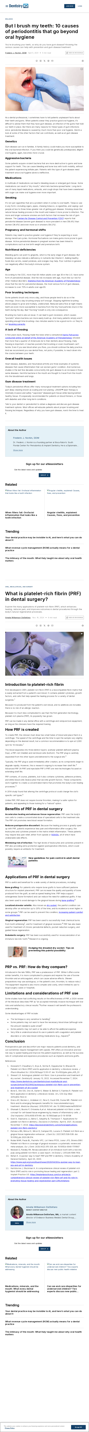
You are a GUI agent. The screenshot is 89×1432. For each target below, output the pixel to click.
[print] (83, 61)
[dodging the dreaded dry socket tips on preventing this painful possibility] (17, 952)
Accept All (78, 1427)
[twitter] (44, 61)
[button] (6, 6)
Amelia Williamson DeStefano (18, 618)
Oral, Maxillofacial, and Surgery (19, 587)
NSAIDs (55, 835)
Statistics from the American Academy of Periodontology (54, 281)
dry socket (52, 905)
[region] (44, 1427)
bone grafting (68, 900)
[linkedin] (41, 61)
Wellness (9, 19)
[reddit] (48, 61)
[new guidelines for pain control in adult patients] (17, 862)
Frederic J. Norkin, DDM (15, 53)
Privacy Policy (10, 1428)
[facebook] (37, 61)
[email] (52, 61)
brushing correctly (17, 324)
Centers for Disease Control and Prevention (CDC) (40, 218)
